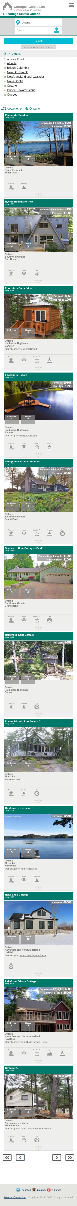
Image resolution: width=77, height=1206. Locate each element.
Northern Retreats (28, 869)
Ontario (12, 85)
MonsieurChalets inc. (15, 1197)
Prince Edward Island (21, 90)
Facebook (26, 1190)
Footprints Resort (28, 349)
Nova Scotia (15, 81)
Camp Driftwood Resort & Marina (36, 1128)
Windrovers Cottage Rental (33, 955)
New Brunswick (17, 72)
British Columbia (18, 67)
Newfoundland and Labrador (25, 76)
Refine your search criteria (39, 47)
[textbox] (39, 22)
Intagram (41, 1190)
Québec (12, 94)
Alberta (11, 63)
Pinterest (56, 1190)
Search (39, 40)
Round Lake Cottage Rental (33, 1042)
